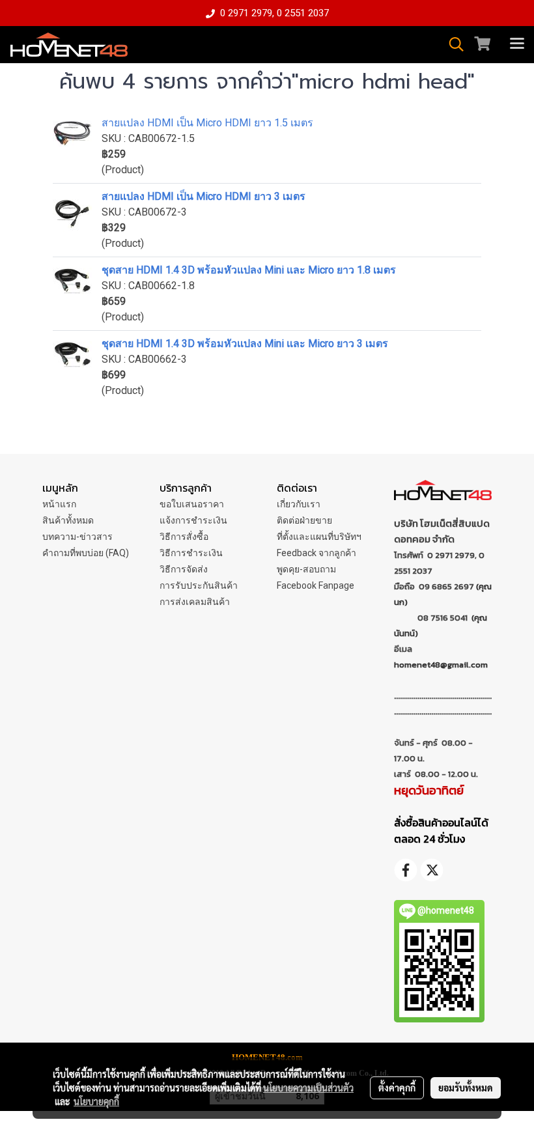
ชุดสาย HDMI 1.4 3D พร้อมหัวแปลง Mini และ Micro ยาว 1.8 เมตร (249, 270)
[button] (452, 44)
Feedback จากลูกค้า (316, 553)
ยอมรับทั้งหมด (465, 1087)
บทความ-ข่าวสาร (77, 536)
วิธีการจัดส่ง (184, 569)
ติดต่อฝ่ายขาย (304, 520)
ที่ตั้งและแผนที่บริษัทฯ (319, 536)
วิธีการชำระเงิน (191, 553)
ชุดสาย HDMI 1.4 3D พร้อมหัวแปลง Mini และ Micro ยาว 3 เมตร (245, 343)
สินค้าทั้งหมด (68, 520)
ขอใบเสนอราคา (192, 504)
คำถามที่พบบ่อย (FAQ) (85, 553)
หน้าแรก (59, 504)
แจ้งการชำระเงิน (193, 520)
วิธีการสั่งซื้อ (184, 536)
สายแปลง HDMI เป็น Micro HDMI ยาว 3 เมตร (203, 196)
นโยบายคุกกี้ (96, 1101)
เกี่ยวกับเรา (298, 504)
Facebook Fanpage (315, 585)
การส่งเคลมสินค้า (195, 602)
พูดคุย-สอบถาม (306, 569)
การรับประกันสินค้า (199, 585)
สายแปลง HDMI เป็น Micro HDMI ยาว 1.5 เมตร (207, 123)
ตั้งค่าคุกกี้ (396, 1087)
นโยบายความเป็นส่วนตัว (308, 1087)
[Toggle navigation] (517, 44)
